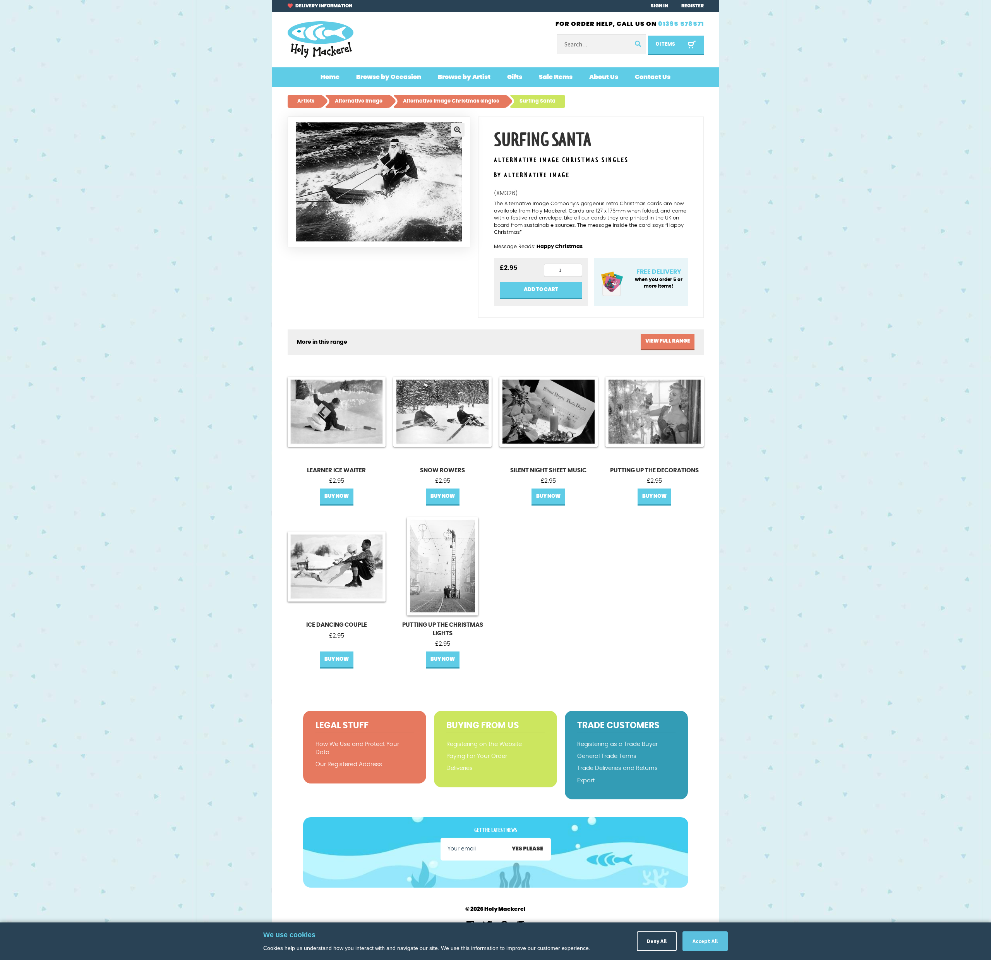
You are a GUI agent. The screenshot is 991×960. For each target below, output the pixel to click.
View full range (667, 341)
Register (692, 5)
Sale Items (556, 77)
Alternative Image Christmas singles (561, 160)
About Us (603, 77)
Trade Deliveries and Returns (617, 768)
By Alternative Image (532, 175)
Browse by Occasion (388, 77)
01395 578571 (681, 24)
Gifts (514, 77)
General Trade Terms (606, 756)
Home (330, 77)
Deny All (657, 941)
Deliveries (459, 768)
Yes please (527, 849)
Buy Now (336, 496)
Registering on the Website (484, 744)
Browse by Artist (464, 77)
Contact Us (652, 77)
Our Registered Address (348, 764)
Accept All (705, 941)
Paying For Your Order (476, 756)
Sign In (659, 5)
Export (586, 780)
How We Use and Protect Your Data (357, 748)
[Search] (637, 44)
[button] (458, 130)
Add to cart (541, 289)
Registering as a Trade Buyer (617, 744)
